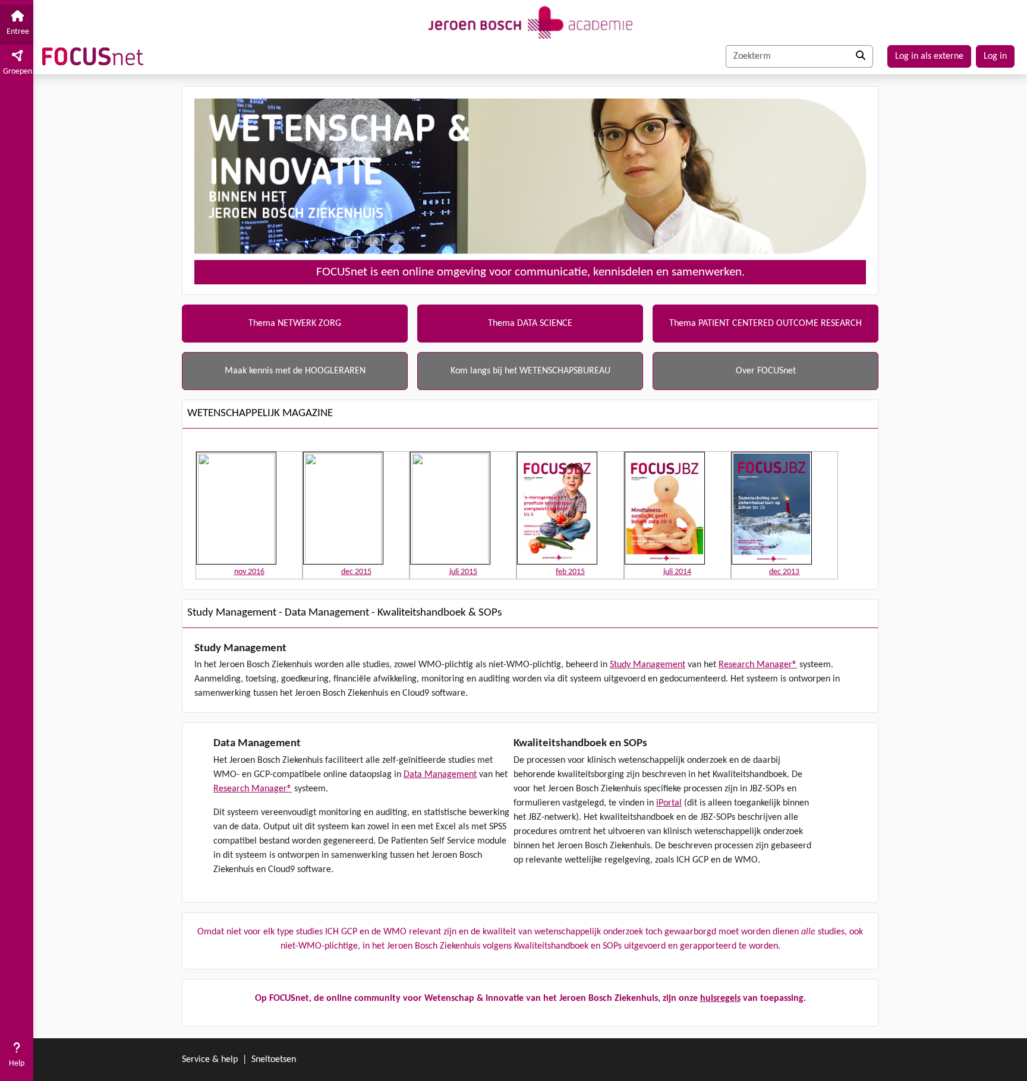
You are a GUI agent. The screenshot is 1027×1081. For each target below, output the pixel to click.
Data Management (440, 774)
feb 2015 (570, 572)
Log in (995, 56)
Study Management (647, 665)
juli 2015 (463, 572)
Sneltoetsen (273, 1059)
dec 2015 (356, 572)
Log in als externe (929, 56)
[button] (16, 1056)
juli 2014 (677, 572)
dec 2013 (784, 572)
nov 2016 (249, 572)
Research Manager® (758, 665)
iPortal (669, 803)
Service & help (210, 1059)
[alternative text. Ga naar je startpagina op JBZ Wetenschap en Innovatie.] (530, 21)
